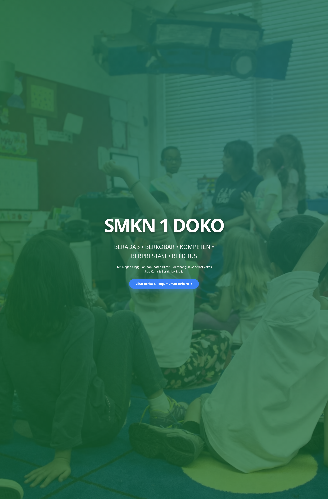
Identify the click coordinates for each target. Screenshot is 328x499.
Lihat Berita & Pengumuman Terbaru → (164, 284)
